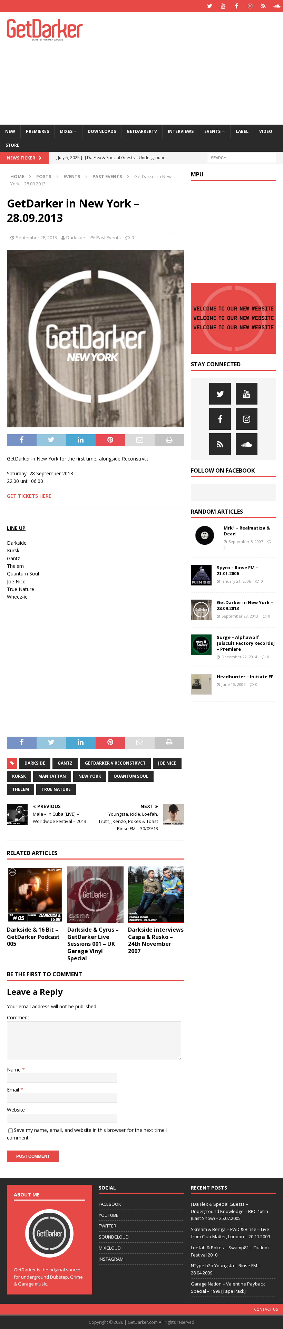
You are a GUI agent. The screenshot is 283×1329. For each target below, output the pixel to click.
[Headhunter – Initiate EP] (201, 684)
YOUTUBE (108, 1215)
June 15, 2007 (233, 684)
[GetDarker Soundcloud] (277, 6)
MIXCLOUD (110, 1248)
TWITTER (107, 1226)
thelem (20, 789)
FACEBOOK (110, 1204)
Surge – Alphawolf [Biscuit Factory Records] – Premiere (246, 643)
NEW (10, 131)
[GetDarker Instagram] (250, 6)
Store (12, 145)
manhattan (52, 776)
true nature (56, 789)
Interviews (181, 131)
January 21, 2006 (236, 581)
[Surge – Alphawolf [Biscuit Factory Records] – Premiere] (201, 644)
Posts (43, 176)
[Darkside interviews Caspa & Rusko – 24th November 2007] (156, 894)
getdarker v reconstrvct (115, 763)
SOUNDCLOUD (114, 1237)
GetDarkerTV (142, 131)
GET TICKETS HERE (29, 496)
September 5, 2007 (245, 541)
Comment (18, 1017)
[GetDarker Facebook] (237, 6)
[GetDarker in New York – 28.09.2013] (201, 610)
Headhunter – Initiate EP (245, 676)
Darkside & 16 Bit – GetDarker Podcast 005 (33, 937)
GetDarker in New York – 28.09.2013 (245, 605)
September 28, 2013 (36, 237)
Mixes (66, 131)
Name (14, 1069)
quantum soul (131, 776)
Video (265, 131)
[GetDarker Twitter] (210, 6)
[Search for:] (241, 157)
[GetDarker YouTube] (223, 6)
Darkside (75, 237)
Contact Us (266, 1309)
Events (212, 131)
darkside (35, 763)
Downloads (102, 131)
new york (89, 776)
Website (16, 1109)
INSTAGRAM (111, 1259)
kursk (19, 776)
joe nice (167, 763)
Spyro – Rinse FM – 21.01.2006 (237, 570)
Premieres (37, 131)
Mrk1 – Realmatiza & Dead (247, 531)
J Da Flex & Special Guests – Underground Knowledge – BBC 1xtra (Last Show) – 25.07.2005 (229, 1211)
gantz (65, 763)
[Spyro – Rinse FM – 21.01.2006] (201, 575)
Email (13, 1089)
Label (242, 131)
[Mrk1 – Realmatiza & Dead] (204, 535)
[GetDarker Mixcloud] (263, 6)
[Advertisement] (193, 67)
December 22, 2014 (239, 656)
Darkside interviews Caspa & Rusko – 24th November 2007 (156, 940)
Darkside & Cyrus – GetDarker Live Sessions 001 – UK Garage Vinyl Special (93, 944)
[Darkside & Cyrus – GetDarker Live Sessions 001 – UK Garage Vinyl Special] (95, 894)
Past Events (108, 237)
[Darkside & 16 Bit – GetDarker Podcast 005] (35, 894)
